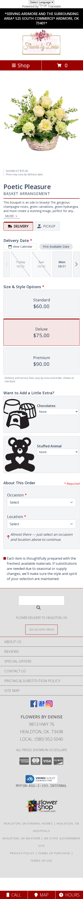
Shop (24, 65)
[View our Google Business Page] (41, 705)
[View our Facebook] (33, 705)
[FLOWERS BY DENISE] (41, 54)
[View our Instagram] (49, 705)
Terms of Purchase (54, 853)
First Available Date (56, 246)
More (9, 216)
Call (15, 895)
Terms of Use (41, 860)
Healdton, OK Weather (21, 838)
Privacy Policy (22, 853)
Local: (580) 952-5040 (41, 739)
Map (43, 895)
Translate (54, 6)
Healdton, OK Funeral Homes (28, 823)
